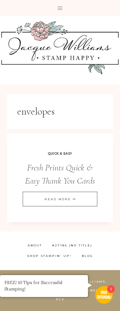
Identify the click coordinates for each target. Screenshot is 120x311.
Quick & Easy (60, 154)
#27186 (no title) (72, 245)
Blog (87, 256)
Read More (60, 199)
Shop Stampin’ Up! (49, 256)
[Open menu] (60, 8)
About (35, 245)
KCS (60, 299)
